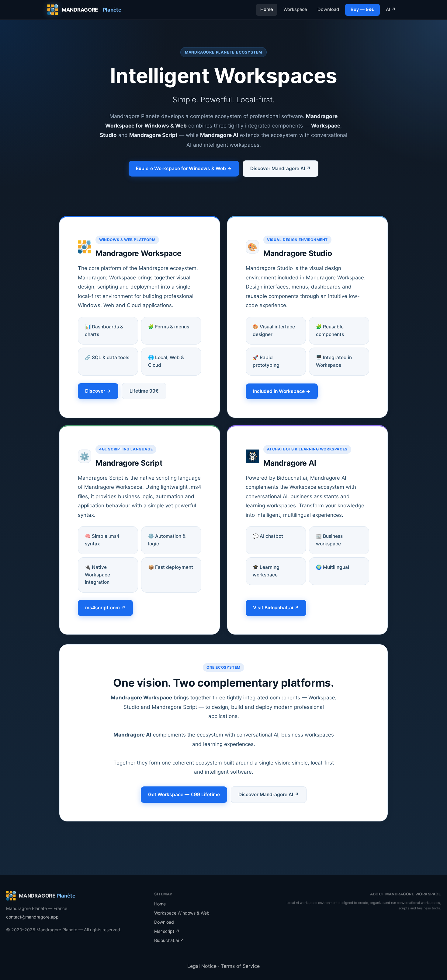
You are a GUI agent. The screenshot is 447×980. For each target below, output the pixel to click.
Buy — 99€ (362, 9)
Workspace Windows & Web (182, 912)
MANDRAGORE (91, 10)
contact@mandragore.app (32, 916)
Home (266, 9)
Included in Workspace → (281, 391)
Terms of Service (240, 966)
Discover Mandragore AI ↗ (280, 168)
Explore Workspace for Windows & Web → (184, 168)
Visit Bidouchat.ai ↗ (276, 608)
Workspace (295, 9)
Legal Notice (202, 966)
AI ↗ (391, 9)
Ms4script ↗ (166, 931)
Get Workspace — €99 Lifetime (184, 794)
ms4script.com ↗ (105, 608)
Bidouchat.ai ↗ (169, 940)
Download (328, 9)
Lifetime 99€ (144, 391)
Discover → (98, 391)
